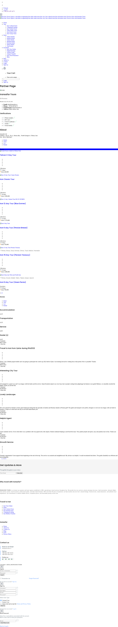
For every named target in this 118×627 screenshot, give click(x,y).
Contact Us (6, 529)
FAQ (4, 532)
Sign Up (5, 65)
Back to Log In (4, 626)
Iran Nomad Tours (12, 29)
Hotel (4, 35)
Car (4, 143)
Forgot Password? (34, 578)
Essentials (6, 47)
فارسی (5, 9)
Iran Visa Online (11, 49)
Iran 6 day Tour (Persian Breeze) (14, 227)
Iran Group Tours (11, 33)
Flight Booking (11, 51)
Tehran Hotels (11, 36)
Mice (8, 57)
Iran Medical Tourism (9, 513)
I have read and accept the (16, 604)
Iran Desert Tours (11, 32)
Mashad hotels (11, 41)
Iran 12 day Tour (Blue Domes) (13, 203)
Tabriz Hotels (10, 40)
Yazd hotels (10, 46)
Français (5, 8)
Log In (14, 609)
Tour (4, 24)
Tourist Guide (10, 52)
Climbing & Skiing (12, 27)
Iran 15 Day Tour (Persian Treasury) (15, 255)
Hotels (5, 140)
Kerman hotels (11, 43)
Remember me (6, 578)
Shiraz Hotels (10, 44)
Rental (5, 144)
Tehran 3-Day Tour (8, 155)
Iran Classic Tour (7, 179)
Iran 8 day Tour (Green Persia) (13, 282)
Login (5, 63)
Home (5, 22)
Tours (5, 141)
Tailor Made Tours (12, 30)
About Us (6, 60)
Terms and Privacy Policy (24, 604)
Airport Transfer (11, 54)
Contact (5, 61)
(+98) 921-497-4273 (9, 11)
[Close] (1, 566)
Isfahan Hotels (11, 38)
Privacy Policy (7, 534)
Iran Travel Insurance (12, 55)
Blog (4, 58)
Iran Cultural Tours (12, 26)
